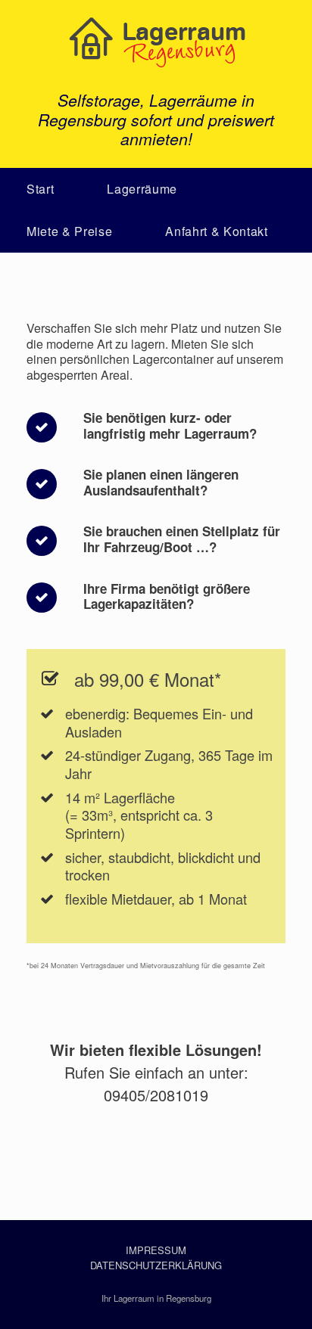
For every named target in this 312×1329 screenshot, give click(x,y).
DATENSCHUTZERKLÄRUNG (156, 1265)
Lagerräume (142, 188)
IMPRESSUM (156, 1250)
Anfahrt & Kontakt (216, 231)
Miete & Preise (69, 231)
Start (40, 188)
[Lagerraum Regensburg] (156, 41)
